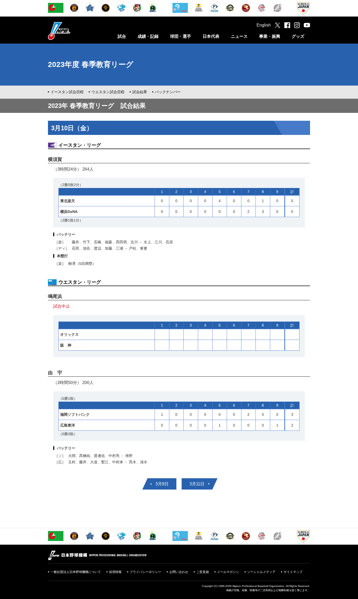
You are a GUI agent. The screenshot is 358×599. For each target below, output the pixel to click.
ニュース (239, 36)
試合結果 (139, 92)
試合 (122, 36)
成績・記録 (148, 36)
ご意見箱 (202, 572)
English (264, 25)
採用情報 (115, 572)
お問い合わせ (178, 572)
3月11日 (196, 484)
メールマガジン (228, 572)
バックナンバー (168, 92)
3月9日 (162, 484)
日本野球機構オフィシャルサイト (72, 30)
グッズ (298, 36)
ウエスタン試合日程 (107, 92)
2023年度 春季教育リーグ (90, 64)
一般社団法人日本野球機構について (76, 572)
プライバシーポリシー (145, 572)
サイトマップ (293, 572)
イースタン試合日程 (67, 92)
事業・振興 (269, 36)
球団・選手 (180, 36)
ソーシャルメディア (261, 572)
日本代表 (211, 36)
